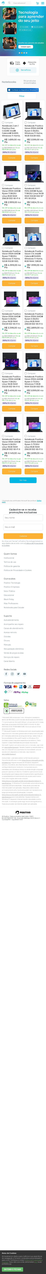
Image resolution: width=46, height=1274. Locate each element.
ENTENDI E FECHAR (12, 1269)
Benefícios (26, 70)
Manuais (7, 645)
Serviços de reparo (11, 657)
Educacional (9, 595)
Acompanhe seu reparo (13, 624)
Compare (9, 123)
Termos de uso (10, 562)
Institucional (9, 558)
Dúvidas (7, 637)
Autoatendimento (11, 620)
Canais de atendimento (13, 628)
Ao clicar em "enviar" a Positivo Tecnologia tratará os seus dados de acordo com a (22, 543)
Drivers (7, 641)
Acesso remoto (10, 632)
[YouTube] (24, 674)
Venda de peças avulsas (14, 653)
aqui (35, 1262)
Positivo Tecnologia (12, 583)
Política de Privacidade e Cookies (17, 570)
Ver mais (23, 480)
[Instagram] (12, 674)
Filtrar (21, 96)
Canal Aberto (9, 661)
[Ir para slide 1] (19, 53)
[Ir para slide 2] (22, 53)
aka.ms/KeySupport (11, 747)
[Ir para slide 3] (24, 53)
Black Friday (9, 599)
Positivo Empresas (11, 587)
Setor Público (9, 591)
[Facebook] (6, 674)
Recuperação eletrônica (14, 649)
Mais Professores (11, 603)
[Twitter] (18, 674)
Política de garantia (12, 566)
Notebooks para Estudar (14, 607)
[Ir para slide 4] (26, 53)
